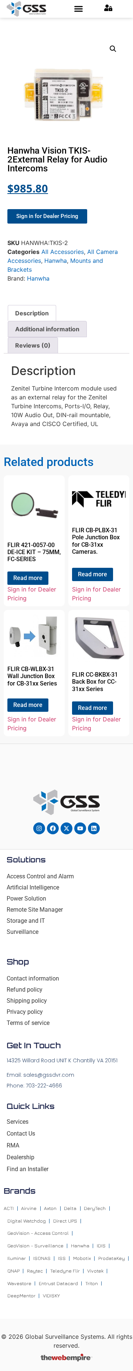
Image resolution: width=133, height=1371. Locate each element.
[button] (78, 9)
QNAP (13, 1271)
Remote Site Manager (35, 909)
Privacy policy (25, 1011)
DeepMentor (21, 1295)
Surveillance (22, 931)
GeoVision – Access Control (38, 1233)
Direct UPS (65, 1221)
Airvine (29, 1208)
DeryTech (95, 1208)
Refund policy (24, 989)
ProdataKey (111, 1258)
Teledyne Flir (65, 1271)
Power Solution (26, 898)
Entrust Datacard (58, 1283)
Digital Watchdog (26, 1221)
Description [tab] (32, 313)
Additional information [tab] (47, 329)
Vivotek (95, 1271)
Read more (27, 577)
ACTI (9, 1208)
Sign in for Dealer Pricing (31, 594)
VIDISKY (51, 1295)
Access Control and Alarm (40, 876)
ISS (62, 1258)
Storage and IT (26, 920)
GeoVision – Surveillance (35, 1245)
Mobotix (82, 1258)
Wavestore (19, 1283)
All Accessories (62, 251)
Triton (91, 1283)
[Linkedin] (94, 828)
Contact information (33, 978)
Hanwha (55, 260)
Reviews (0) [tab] (33, 345)
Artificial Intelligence (33, 887)
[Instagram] (39, 828)
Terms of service (28, 1022)
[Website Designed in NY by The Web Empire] (66, 1359)
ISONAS (42, 1258)
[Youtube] (80, 828)
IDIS (101, 1245)
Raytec (35, 1271)
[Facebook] (53, 828)
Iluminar (16, 1258)
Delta (70, 1208)
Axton (50, 1208)
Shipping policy (27, 1000)
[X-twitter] (66, 828)
